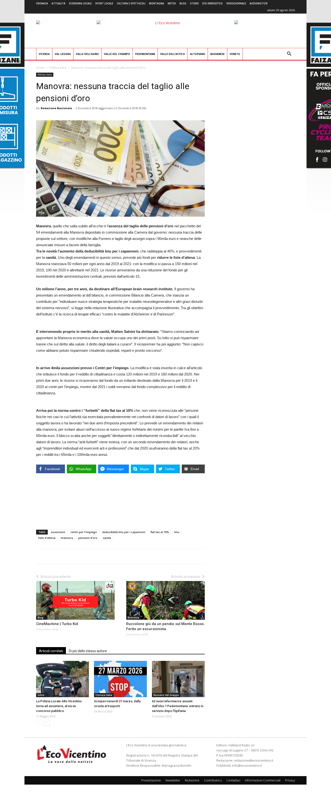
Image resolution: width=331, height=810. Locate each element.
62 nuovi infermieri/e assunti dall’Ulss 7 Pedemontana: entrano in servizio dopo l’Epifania (177, 706)
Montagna (156, 3)
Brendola (133, 617)
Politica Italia (57, 68)
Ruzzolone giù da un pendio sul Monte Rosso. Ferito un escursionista (165, 626)
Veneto (235, 54)
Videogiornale (236, 3)
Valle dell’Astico (172, 54)
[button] (289, 54)
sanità (107, 538)
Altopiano (197, 54)
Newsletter (173, 780)
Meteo (172, 3)
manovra (67, 538)
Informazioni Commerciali (263, 780)
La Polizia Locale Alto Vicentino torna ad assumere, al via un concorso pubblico (59, 706)
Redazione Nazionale (56, 108)
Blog (183, 3)
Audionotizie (259, 3)
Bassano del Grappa (166, 695)
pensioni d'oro (87, 538)
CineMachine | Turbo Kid (57, 624)
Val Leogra (63, 54)
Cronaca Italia (103, 695)
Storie (194, 3)
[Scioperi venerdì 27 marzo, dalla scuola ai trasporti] (120, 679)
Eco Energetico (212, 3)
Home (40, 68)
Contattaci (233, 780)
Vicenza (44, 54)
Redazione (192, 780)
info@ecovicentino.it (247, 765)
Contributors (213, 780)
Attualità (58, 3)
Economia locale (80, 3)
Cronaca (42, 3)
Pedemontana (145, 54)
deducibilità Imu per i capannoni (123, 532)
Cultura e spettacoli (131, 3)
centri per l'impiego (84, 532)
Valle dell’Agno (87, 54)
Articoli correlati (51, 651)
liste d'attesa (46, 538)
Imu (176, 532)
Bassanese (217, 54)
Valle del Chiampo (117, 54)
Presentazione (151, 780)
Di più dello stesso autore (88, 651)
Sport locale (104, 3)
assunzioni (58, 532)
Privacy (290, 780)
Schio (41, 695)
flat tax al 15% (159, 532)
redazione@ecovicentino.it (253, 760)
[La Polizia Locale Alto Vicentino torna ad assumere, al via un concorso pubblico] (62, 679)
